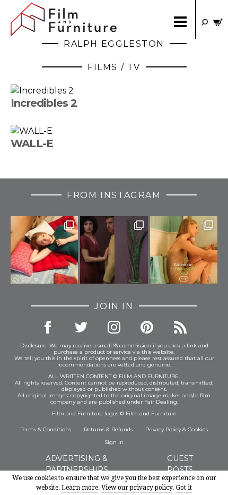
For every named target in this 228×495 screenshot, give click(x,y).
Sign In (114, 442)
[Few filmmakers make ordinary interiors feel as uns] (113, 250)
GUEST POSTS (180, 464)
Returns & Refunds (108, 429)
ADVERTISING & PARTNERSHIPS (77, 464)
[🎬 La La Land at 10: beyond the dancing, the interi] (44, 250)
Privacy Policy (163, 429)
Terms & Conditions (46, 429)
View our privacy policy (136, 487)
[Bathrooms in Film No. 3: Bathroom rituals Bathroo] (183, 250)
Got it (184, 487)
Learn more (80, 487)
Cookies (198, 429)
